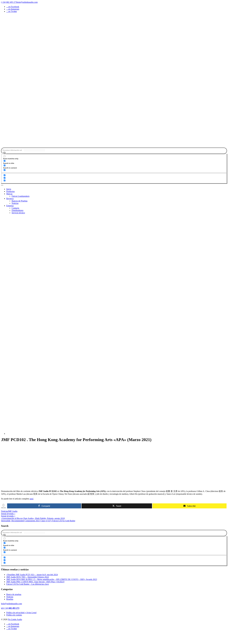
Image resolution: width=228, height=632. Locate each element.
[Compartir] (219, 3)
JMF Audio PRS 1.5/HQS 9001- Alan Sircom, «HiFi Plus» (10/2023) (35, 582)
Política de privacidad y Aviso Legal (21, 612)
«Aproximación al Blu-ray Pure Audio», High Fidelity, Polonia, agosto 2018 (33, 518)
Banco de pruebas (13, 594)
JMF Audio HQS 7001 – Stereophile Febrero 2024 (27, 577)
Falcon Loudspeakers (20, 196)
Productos (10, 191)
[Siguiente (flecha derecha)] (223, 316)
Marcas (9, 194)
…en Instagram (12, 9)
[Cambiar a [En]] (116, 324)
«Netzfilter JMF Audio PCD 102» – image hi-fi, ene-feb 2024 (32, 574)
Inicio (8, 189)
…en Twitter (11, 11)
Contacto (15, 208)
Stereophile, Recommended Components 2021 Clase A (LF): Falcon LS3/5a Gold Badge (38, 521)
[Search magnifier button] (4, 153)
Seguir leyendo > (8, 513)
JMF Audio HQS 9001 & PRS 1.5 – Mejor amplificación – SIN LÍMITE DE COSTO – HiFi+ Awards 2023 (51, 579)
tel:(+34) (10, 608)
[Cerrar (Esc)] (225, 3)
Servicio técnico (18, 213)
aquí (31, 499)
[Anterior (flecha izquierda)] (4, 316)
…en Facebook (12, 7)
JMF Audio (12, 511)
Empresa (10, 206)
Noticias (15, 203)
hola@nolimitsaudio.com (11, 603)
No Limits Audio (15, 619)
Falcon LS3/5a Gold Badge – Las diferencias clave (27, 584)
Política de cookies (14, 615)
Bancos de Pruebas (19, 201)
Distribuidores (17, 210)
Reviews (10, 198)
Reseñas (9, 599)
